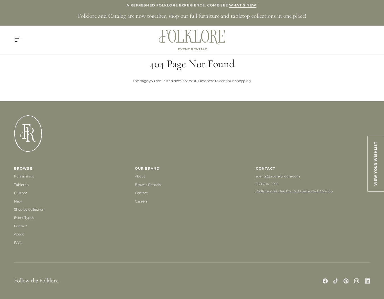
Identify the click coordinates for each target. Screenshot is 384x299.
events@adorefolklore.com (278, 176)
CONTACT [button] (265, 168)
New (18, 201)
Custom (20, 193)
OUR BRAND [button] (147, 168)
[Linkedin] (367, 281)
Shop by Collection (29, 209)
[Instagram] (356, 281)
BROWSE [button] (23, 168)
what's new (242, 5)
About (19, 234)
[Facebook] (325, 281)
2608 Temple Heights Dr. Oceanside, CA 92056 (294, 191)
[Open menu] (22, 40)
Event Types (24, 217)
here (210, 81)
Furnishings (24, 176)
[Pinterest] (346, 281)
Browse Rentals (148, 185)
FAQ (17, 242)
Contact (20, 226)
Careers (141, 201)
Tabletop (21, 185)
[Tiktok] (335, 281)
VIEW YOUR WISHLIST (376, 164)
